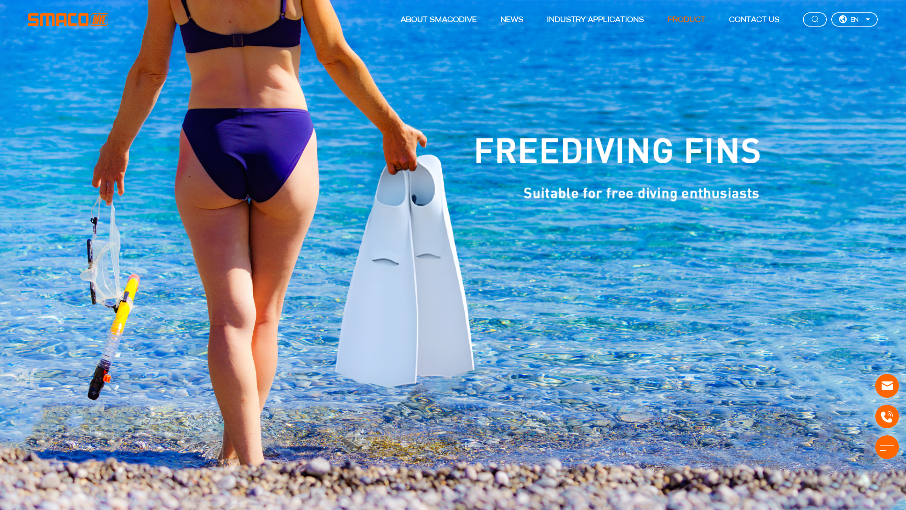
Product (686, 20)
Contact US (754, 20)
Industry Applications (595, 20)
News (511, 20)
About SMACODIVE (439, 20)
